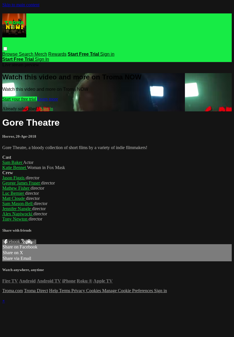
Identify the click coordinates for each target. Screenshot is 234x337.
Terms (65, 290)
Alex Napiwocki (17, 213)
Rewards (57, 54)
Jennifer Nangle (17, 208)
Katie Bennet (14, 167)
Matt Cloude (14, 198)
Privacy (78, 290)
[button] (5, 49)
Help (54, 290)
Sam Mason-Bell (18, 203)
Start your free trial (19, 99)
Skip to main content (20, 4)
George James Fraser (21, 182)
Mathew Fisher (16, 188)
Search (27, 54)
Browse (10, 54)
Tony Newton (15, 218)
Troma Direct (36, 290)
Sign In (42, 59)
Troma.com (12, 290)
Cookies (94, 290)
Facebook (11, 241)
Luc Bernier (13, 193)
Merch (41, 54)
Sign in (107, 54)
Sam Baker (12, 162)
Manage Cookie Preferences (128, 290)
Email (31, 241)
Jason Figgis (14, 177)
